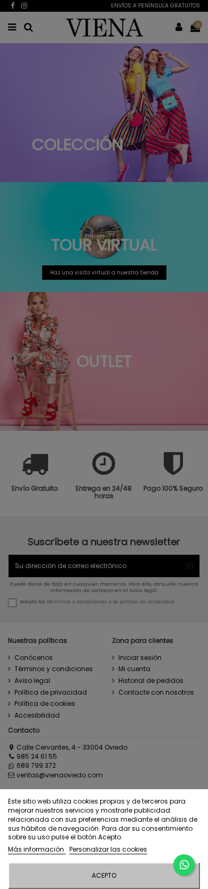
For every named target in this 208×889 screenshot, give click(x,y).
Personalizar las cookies (108, 849)
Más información (37, 849)
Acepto (104, 875)
